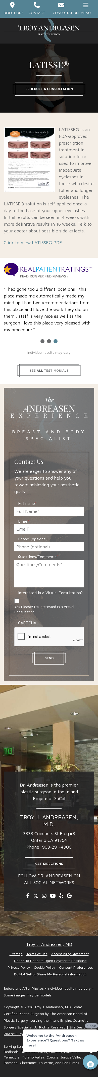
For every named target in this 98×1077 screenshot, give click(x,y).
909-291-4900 (57, 847)
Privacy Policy (19, 967)
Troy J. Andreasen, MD (49, 944)
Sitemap (16, 954)
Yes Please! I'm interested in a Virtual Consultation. (44, 609)
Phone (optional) (32, 539)
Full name (27, 503)
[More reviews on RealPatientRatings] (49, 271)
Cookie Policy (44, 967)
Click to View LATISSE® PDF (33, 242)
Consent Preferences (76, 967)
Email (23, 521)
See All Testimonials (49, 371)
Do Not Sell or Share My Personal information (50, 974)
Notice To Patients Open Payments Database (50, 960)
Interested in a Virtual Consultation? (50, 592)
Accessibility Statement (70, 954)
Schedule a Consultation (49, 89)
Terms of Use (36, 954)
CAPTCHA (27, 622)
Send (49, 658)
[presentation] (52, 637)
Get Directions (49, 864)
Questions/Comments (38, 556)
